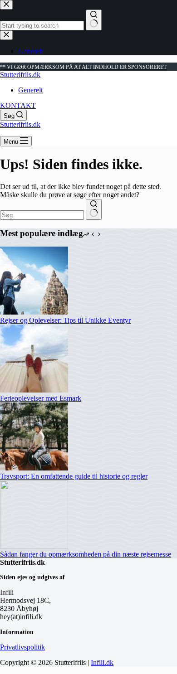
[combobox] (42, 215)
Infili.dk (102, 662)
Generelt (30, 90)
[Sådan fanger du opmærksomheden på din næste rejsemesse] (34, 546)
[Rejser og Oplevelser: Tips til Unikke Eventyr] (34, 312)
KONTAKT (18, 105)
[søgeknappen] (94, 209)
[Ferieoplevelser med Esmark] (34, 390)
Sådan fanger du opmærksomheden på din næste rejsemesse (85, 554)
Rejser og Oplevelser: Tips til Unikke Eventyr (65, 320)
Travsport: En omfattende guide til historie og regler (74, 476)
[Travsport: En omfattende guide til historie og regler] (34, 468)
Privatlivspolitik (22, 647)
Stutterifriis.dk (20, 74)
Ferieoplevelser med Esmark (40, 398)
